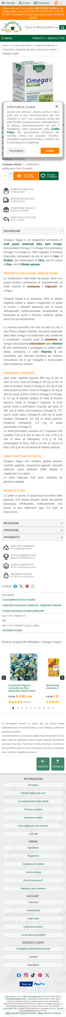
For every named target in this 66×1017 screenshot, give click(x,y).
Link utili (33, 834)
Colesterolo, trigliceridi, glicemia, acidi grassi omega (29, 49)
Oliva (41, 260)
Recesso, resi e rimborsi (33, 888)
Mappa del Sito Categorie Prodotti (20, 1013)
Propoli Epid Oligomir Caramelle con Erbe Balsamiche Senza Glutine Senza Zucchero (22, 689)
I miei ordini (33, 918)
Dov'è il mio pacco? (33, 880)
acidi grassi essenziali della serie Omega (33, 244)
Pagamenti (33, 855)
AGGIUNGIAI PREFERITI (52, 176)
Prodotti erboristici (21, 45)
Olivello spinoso (30, 264)
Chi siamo (33, 785)
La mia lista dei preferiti (33, 935)
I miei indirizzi (33, 910)
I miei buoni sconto (33, 926)
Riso (9, 264)
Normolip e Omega (12, 630)
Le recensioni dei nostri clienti (33, 801)
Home (6, 45)
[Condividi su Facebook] (15, 586)
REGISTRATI (44, 3)
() (61, 3)
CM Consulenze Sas (32, 996)
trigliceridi (51, 286)
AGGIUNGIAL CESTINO (29, 176)
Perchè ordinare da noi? (33, 793)
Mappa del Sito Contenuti (49, 1013)
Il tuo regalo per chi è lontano (33, 825)
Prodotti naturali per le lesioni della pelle (23, 610)
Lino (56, 256)
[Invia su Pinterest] (27, 586)
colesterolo (33, 286)
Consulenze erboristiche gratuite (33, 948)
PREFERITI (10, 3)
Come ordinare (33, 872)
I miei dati (33, 902)
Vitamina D (48, 351)
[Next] (62, 678)
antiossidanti (37, 343)
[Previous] (4, 678)
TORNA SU (57, 766)
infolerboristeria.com (16, 999)
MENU (8, 38)
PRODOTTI (39, 38)
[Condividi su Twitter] (21, 586)
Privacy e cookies (33, 809)
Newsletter (33, 965)
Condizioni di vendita (33, 864)
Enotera (8, 260)
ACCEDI (26, 3)
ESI (4, 620)
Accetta (50, 150)
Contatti (33, 956)
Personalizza (16, 150)
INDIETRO (43, 766)
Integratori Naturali (45, 45)
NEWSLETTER (56, 38)
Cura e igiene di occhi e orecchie (19, 599)
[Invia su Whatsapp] (33, 586)
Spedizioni (33, 847)
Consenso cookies (33, 817)
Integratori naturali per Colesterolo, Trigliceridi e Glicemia (32, 605)
